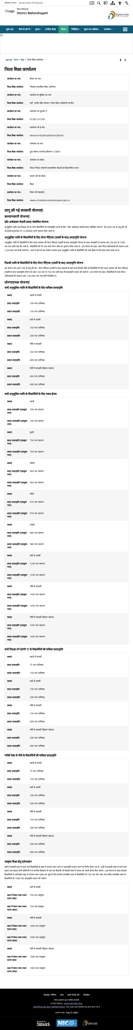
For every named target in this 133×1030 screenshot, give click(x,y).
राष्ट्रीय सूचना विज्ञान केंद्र (73, 1003)
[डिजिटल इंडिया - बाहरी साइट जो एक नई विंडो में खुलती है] (114, 22)
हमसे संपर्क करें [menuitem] (73, 995)
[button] (126, 29)
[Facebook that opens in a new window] (121, 60)
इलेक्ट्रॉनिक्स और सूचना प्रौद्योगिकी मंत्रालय (49, 1007)
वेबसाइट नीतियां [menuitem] (50, 995)
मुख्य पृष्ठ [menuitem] (9, 29)
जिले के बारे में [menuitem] (24, 29)
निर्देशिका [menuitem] (74, 29)
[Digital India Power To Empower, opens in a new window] (90, 1023)
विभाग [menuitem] (63, 29)
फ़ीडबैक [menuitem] (86, 995)
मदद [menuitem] (62, 995)
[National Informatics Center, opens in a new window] (67, 1023)
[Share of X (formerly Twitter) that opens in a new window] (125, 60)
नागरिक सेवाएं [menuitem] (50, 29)
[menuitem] (91, 3)
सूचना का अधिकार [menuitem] (91, 29)
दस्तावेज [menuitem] (107, 29)
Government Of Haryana (31, 2)
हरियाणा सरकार (11, 2)
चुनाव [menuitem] (37, 29)
